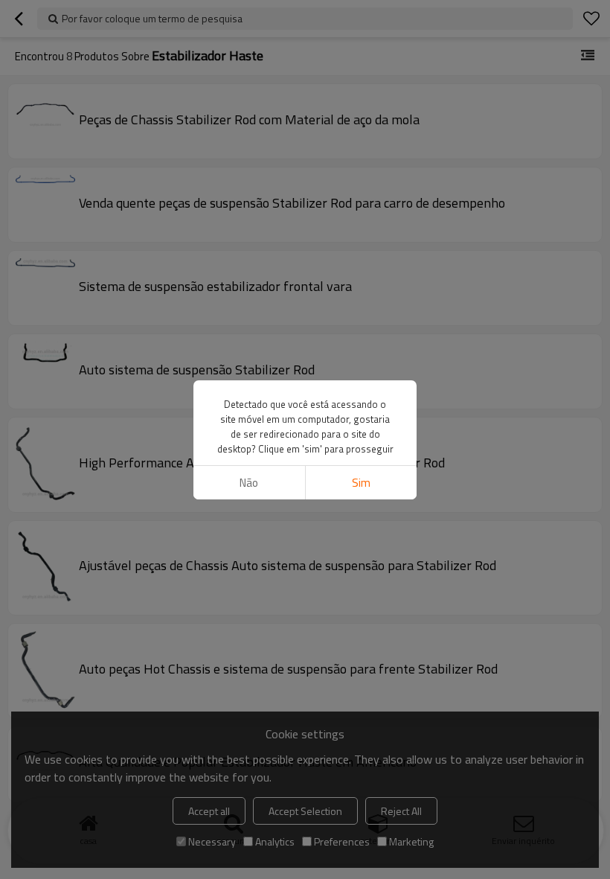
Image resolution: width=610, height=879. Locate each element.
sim (361, 482)
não (249, 482)
